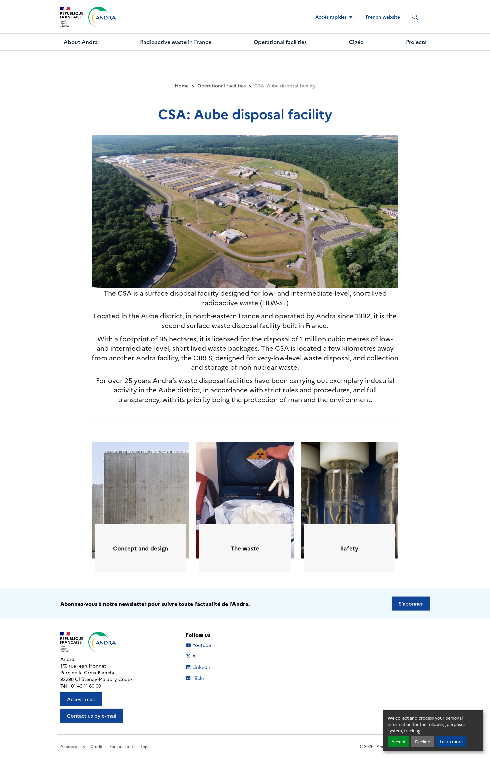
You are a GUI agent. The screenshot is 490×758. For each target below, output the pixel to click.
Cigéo (356, 41)
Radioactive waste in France (175, 41)
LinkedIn (202, 667)
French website (383, 16)
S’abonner (411, 603)
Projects (416, 41)
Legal (146, 746)
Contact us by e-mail (91, 715)
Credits (97, 746)
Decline (422, 741)
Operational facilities (280, 41)
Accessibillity (72, 746)
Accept (398, 741)
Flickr (198, 678)
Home (182, 85)
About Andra (81, 41)
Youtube (201, 645)
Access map (81, 699)
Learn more (451, 741)
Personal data (122, 746)
